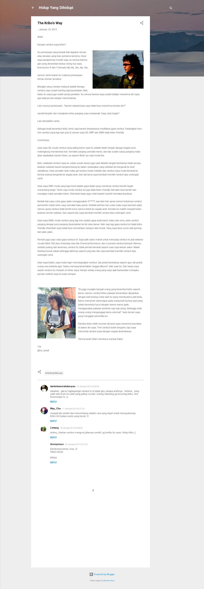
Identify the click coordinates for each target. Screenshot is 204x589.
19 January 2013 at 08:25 (71, 428)
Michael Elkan (109, 581)
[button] (142, 23)
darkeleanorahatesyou (62, 386)
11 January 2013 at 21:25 (73, 408)
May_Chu (55, 408)
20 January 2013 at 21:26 (76, 444)
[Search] (171, 9)
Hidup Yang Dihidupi (56, 7)
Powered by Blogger (104, 574)
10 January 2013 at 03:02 (88, 386)
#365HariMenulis (54, 373)
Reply (53, 402)
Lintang (54, 427)
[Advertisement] (163, 64)
